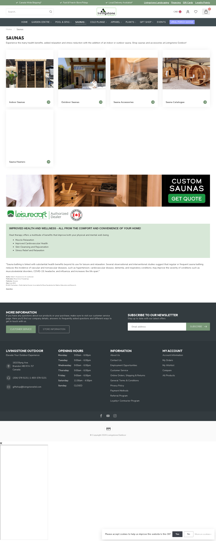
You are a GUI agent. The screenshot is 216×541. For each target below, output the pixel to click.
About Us (115, 355)
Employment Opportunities (123, 365)
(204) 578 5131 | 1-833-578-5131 (29, 377)
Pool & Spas (62, 22)
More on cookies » (203, 534)
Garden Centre (40, 22)
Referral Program (119, 395)
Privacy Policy (117, 385)
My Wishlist (168, 365)
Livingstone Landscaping (156, 2)
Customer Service (119, 370)
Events (161, 22)
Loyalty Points (202, 2)
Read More (9, 289)
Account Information (173, 355)
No (188, 534)
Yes (177, 534)
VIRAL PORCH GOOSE (182, 22)
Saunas (79, 22)
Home (24, 22)
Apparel (115, 22)
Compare (167, 370)
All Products (169, 375)
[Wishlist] (195, 12)
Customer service (21, 329)
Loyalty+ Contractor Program (124, 400)
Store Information (54, 329)
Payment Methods (119, 390)
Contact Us (116, 360)
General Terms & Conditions (124, 380)
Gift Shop (145, 22)
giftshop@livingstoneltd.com (27, 386)
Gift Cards (188, 2)
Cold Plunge (97, 22)
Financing (176, 2)
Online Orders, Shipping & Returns (127, 375)
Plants (130, 22)
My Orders (168, 360)
